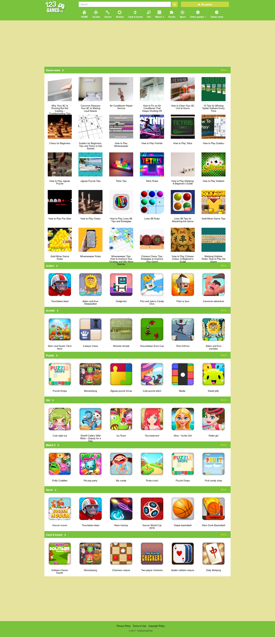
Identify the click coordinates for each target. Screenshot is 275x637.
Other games (197, 16)
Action (108, 16)
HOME (84, 16)
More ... (225, 69)
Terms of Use (139, 625)
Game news (216, 16)
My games (206, 4)
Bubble (119, 16)
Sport (182, 16)
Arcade (96, 16)
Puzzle (171, 16)
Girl (148, 16)
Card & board (135, 16)
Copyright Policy (156, 625)
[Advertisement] (137, 598)
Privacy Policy (123, 625)
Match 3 (159, 16)
